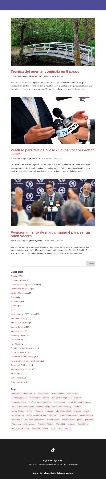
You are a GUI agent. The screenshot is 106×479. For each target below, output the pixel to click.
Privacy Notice (65, 473)
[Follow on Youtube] (62, 450)
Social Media (83, 424)
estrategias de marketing (61, 407)
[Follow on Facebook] (72, 450)
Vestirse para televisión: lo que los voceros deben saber (53, 152)
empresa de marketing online (23, 407)
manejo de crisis (18, 415)
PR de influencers (18, 352)
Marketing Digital (18, 335)
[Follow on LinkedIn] (34, 450)
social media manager (40, 429)
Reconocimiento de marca (22, 356)
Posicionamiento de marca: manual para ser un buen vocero (50, 234)
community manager (19, 398)
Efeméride (15, 301)
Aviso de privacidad (44, 473)
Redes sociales (29, 424)
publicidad (89, 420)
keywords (77, 411)
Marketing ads (17, 331)
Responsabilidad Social (21, 369)
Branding (14, 276)
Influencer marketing (20, 323)
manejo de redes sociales (36, 415)
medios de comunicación (34, 420)
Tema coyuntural (18, 382)
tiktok (53, 429)
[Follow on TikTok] (53, 450)
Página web (16, 424)
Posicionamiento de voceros (23, 348)
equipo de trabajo (43, 407)
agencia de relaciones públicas (23, 394)
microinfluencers (53, 420)
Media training (17, 340)
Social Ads (71, 424)
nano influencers (68, 420)
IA (11, 310)
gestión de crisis (18, 411)
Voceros (68, 429)
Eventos (14, 306)
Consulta (77, 398)
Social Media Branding (20, 429)
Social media (16, 378)
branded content (58, 394)
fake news (77, 407)
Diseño (14, 297)
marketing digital (86, 415)
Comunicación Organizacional (24, 284)
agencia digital (43, 394)
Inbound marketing (19, 318)
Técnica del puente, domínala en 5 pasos (45, 71)
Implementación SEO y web (23, 314)
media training (17, 420)
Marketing (52, 415)
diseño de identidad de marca (40, 402)
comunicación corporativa (39, 398)
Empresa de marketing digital (80, 402)
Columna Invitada (18, 280)
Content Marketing (19, 293)
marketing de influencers (68, 415)
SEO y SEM (60, 424)
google (29, 411)
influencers (39, 411)
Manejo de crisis (18, 327)
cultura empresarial (19, 402)
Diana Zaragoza (21, 76)
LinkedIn (87, 411)
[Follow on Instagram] (43, 450)
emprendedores (60, 402)
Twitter (60, 429)
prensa (80, 420)
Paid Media (15, 344)
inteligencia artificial (63, 411)
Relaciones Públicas (53, 76)
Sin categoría (16, 373)
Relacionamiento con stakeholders (26, 361)
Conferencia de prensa (21, 289)
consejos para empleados (61, 398)
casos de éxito (72, 394)
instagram (49, 411)
